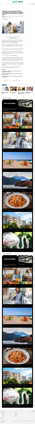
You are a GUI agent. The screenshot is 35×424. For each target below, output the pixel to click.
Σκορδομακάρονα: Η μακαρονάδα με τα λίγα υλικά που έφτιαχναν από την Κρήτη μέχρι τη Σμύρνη (12, 365)
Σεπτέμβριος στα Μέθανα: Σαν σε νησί (6, 325)
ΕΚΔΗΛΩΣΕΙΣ (16, 413)
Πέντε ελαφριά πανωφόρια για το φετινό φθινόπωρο (8, 305)
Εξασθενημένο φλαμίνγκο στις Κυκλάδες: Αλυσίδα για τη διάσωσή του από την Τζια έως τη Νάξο (11, 405)
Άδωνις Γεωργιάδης (15, 42)
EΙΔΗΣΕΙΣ (15, 411)
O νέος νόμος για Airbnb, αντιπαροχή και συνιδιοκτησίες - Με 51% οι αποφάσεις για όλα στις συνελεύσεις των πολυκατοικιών (14, 385)
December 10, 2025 (14, 55)
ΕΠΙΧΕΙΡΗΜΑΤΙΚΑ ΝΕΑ (16, 414)
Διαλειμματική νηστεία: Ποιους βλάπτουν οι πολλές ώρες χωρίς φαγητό (9, 285)
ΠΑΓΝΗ (19, 80)
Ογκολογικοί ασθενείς (14, 80)
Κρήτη (10, 80)
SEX (15, 416)
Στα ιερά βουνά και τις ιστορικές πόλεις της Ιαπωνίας (7, 345)
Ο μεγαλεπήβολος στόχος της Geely (21, 108)
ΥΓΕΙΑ (2, 9)
